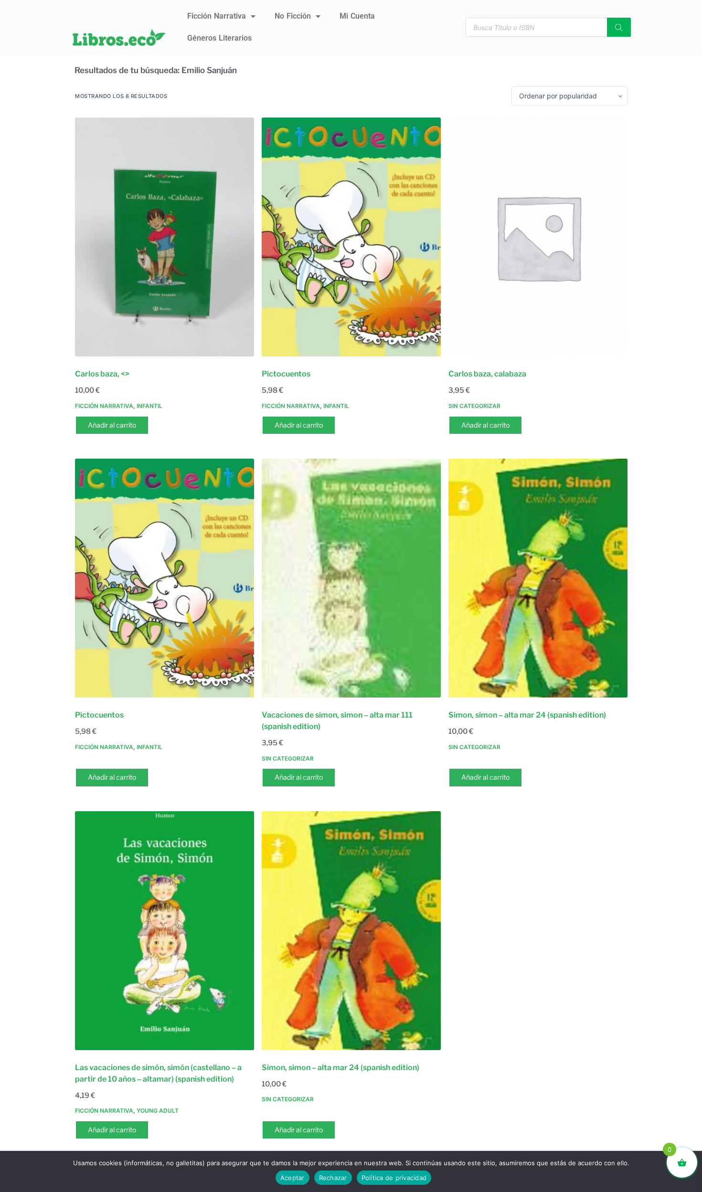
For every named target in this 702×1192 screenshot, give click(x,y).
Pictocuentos (286, 373)
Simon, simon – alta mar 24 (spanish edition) (527, 714)
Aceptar (292, 1177)
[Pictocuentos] (351, 237)
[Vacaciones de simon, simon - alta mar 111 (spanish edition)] (351, 578)
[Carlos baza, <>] (164, 237)
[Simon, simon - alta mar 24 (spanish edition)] (538, 578)
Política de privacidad (394, 1177)
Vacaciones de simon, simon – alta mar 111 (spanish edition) (337, 720)
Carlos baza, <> (102, 373)
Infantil (149, 405)
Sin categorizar (474, 405)
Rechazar (333, 1177)
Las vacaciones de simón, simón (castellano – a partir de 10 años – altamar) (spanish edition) (158, 1073)
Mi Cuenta (357, 16)
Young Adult (158, 1110)
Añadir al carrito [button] (112, 425)
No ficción (293, 16)
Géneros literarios (219, 38)
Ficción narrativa (216, 16)
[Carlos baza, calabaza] (538, 237)
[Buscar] (619, 27)
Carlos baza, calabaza (487, 373)
